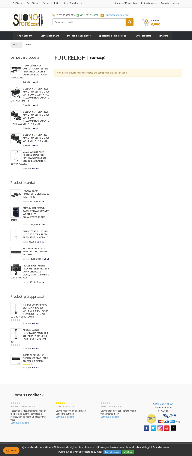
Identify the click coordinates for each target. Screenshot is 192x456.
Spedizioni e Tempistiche (112, 35)
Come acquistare (49, 35)
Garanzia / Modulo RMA (126, 3)
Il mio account (24, 35)
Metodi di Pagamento (79, 35)
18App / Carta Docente (73, 3)
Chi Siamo (17, 3)
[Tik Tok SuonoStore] (173, 427)
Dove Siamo (32, 3)
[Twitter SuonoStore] (153, 427)
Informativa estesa (112, 452)
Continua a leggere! (19, 422)
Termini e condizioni (170, 3)
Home (28, 44)
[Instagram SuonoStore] (160, 427)
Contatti (46, 3)
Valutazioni (163, 404)
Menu (16, 44)
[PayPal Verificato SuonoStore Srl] (164, 418)
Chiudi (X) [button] (128, 452)
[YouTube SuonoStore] (167, 427)
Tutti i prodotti (142, 35)
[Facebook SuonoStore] (146, 427)
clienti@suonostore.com (117, 14)
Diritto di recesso (149, 3)
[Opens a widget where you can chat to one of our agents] (11, 451)
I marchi (163, 35)
